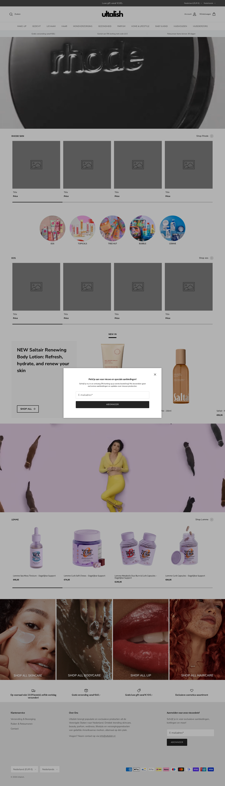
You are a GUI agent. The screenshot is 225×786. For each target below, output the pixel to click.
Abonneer (112, 404)
